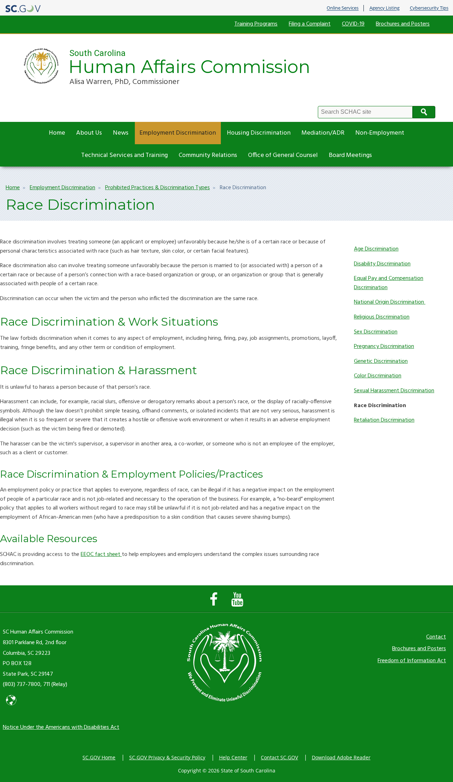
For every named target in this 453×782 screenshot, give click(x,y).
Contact (436, 637)
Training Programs (255, 24)
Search (424, 112)
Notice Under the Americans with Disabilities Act (61, 727)
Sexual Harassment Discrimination (394, 390)
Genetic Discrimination (381, 361)
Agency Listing (384, 8)
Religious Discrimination (381, 317)
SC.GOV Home (98, 757)
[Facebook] (215, 603)
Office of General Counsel (283, 155)
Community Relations (208, 155)
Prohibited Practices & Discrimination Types (157, 187)
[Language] (11, 706)
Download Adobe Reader (341, 757)
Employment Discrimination (177, 133)
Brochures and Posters (403, 24)
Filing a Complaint (310, 24)
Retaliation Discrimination (384, 420)
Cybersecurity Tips (429, 8)
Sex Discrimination (375, 332)
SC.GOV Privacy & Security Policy (167, 757)
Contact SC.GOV (279, 757)
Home (57, 133)
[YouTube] (239, 603)
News (120, 133)
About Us (89, 133)
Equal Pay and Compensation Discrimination (388, 283)
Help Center (233, 757)
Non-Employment (379, 133)
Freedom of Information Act (412, 660)
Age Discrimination (376, 249)
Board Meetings (350, 155)
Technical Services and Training (124, 155)
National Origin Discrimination (389, 302)
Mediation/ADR (323, 133)
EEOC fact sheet (101, 554)
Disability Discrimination (382, 264)
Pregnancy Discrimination (384, 346)
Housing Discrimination (259, 133)
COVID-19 (353, 24)
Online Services (343, 8)
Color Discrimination (377, 376)
